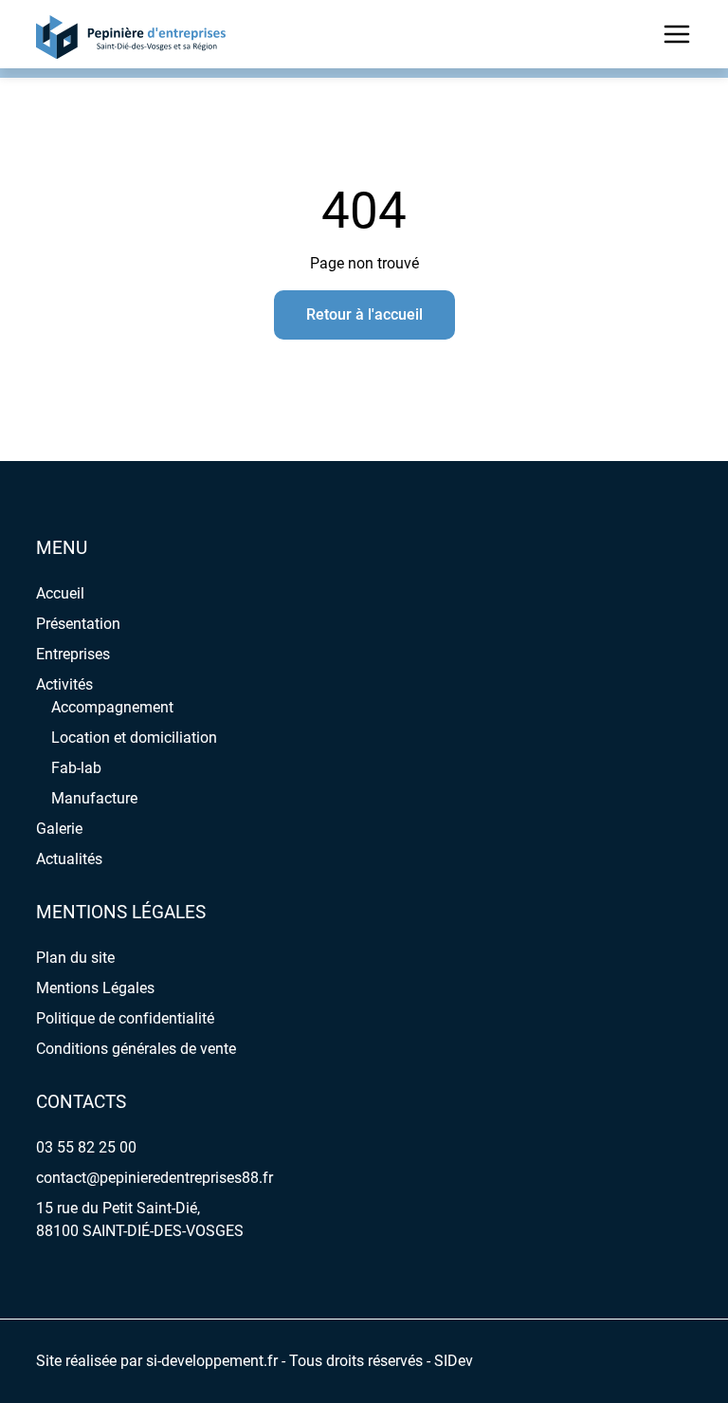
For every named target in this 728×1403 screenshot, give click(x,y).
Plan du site (75, 958)
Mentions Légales (95, 988)
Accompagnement (112, 707)
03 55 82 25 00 (86, 1147)
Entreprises (73, 654)
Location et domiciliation (134, 738)
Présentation (78, 624)
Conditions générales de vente (136, 1049)
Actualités (69, 859)
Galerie (59, 829)
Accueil (60, 593)
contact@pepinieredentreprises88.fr (154, 1178)
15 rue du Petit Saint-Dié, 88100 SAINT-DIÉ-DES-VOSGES (140, 1219)
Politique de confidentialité (125, 1018)
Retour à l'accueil (364, 314)
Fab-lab (76, 768)
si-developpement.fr (212, 1361)
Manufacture (94, 798)
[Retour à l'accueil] (131, 34)
